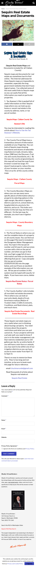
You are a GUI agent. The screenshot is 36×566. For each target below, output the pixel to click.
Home (3, 8)
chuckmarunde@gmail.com (22, 368)
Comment (5, 396)
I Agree (29, 563)
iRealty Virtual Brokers (14, 4)
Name (3, 420)
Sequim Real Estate (19, 378)
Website (3, 437)
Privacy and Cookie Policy (15, 563)
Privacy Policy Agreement (9, 446)
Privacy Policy (30, 448)
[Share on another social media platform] (29, 44)
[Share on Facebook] (6, 44)
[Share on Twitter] (18, 44)
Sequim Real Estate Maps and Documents (16, 8)
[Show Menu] (2, 3)
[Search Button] (34, 3)
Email (3, 429)
